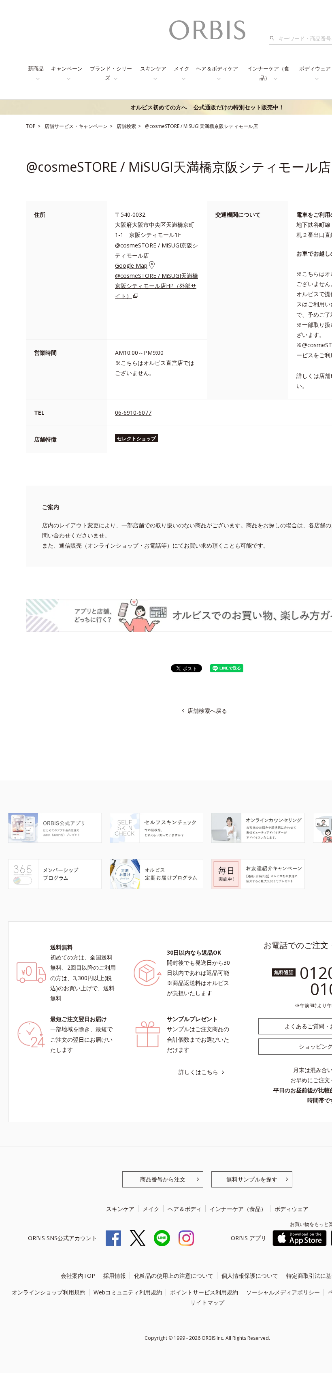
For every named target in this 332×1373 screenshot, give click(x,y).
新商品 (36, 68)
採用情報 (114, 1275)
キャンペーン (67, 68)
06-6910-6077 (133, 412)
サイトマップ (207, 1302)
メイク (181, 68)
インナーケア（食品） (268, 73)
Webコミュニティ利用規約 (128, 1292)
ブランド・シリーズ (111, 73)
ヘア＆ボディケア (217, 68)
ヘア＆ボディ (185, 1209)
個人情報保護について (249, 1275)
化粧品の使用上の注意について (173, 1275)
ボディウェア (292, 1209)
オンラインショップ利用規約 (48, 1292)
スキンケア (153, 68)
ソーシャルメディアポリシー (283, 1292)
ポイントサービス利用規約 (204, 1292)
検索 (274, 38)
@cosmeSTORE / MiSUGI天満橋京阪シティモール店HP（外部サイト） (156, 286)
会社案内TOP (78, 1275)
